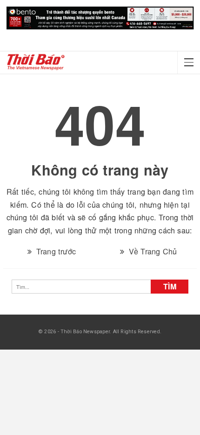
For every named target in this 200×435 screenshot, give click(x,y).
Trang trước (54, 244)
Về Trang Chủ (152, 244)
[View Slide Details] (100, 18)
